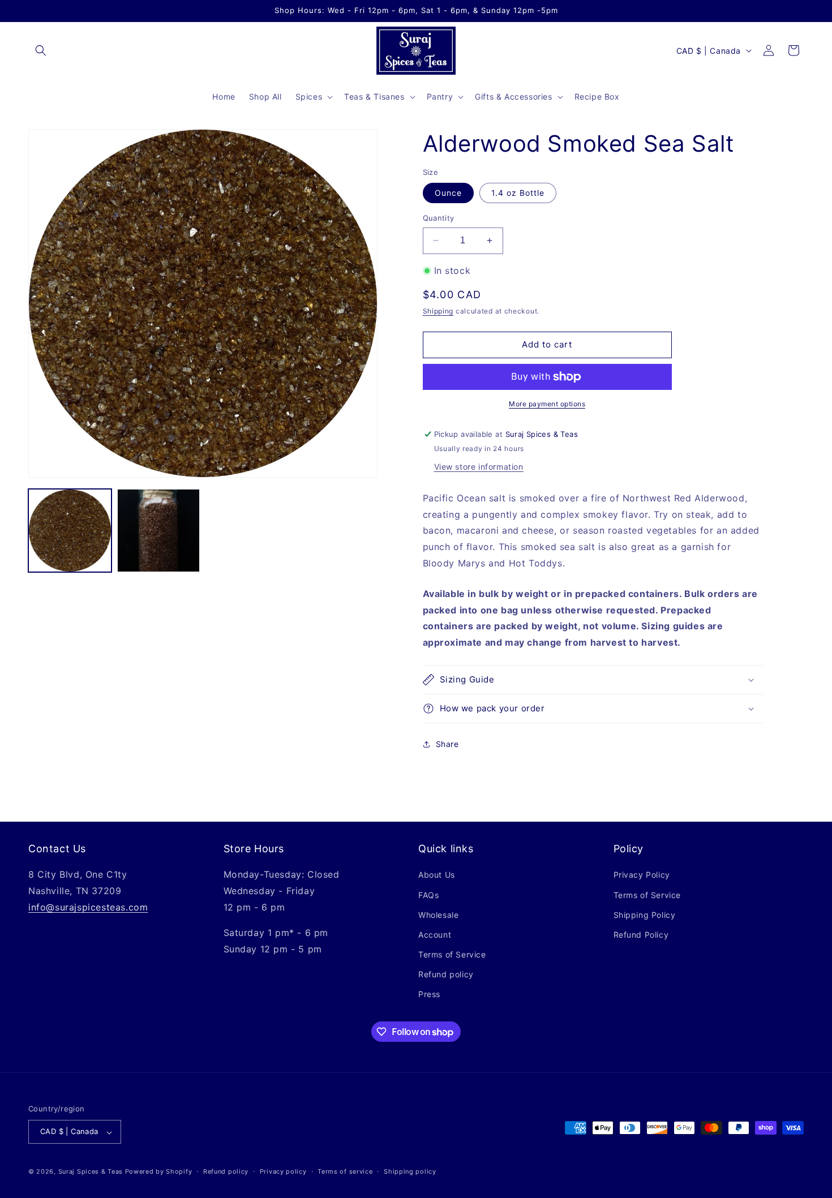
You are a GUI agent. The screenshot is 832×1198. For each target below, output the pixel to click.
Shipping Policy (645, 915)
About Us (436, 875)
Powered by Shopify (158, 1172)
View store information (479, 466)
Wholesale (438, 915)
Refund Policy (641, 934)
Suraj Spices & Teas (90, 1172)
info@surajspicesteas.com (88, 907)
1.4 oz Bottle (517, 192)
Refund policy (446, 975)
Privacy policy (283, 1171)
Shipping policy (410, 1171)
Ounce (448, 192)
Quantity (438, 217)
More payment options (547, 404)
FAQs (428, 895)
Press (429, 994)
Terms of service (345, 1171)
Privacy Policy (642, 875)
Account (434, 934)
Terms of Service (452, 955)
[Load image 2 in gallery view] (158, 530)
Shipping (438, 311)
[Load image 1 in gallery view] (69, 530)
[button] (40, 50)
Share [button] (447, 744)
